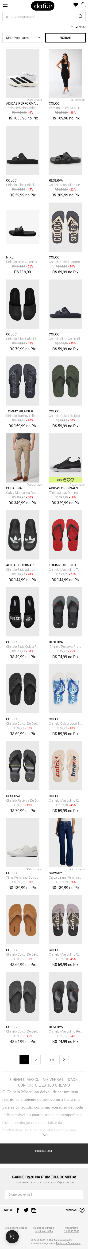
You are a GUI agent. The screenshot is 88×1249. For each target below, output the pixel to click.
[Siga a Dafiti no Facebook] (16, 1211)
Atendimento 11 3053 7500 (71, 1229)
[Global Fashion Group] (16, 1243)
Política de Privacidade (68, 1243)
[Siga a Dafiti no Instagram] (32, 1211)
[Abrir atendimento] (12, 1236)
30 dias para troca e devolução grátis (43, 1229)
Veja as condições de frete (16, 1229)
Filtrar (65, 37)
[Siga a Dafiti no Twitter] (24, 1211)
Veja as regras (65, 1182)
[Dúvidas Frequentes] (80, 1211)
